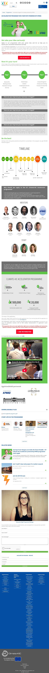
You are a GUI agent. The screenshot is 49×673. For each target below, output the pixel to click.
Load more (24, 441)
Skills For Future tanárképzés (29, 641)
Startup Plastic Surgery (29, 582)
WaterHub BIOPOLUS (42, 427)
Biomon (3, 427)
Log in (40, 6)
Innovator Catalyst (29, 606)
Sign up (17, 585)
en (46, 2)
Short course (29, 605)
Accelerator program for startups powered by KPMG (29, 593)
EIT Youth (29, 589)
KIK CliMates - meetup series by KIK (29, 599)
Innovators (41, 578)
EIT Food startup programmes (29, 634)
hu (44, 2)
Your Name (4, 528)
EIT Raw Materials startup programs (29, 631)
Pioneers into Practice (29, 603)
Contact (5, 584)
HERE (23, 336)
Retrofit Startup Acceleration (29, 579)
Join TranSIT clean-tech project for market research (28, 464)
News (5, 587)
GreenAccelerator (29, 622)
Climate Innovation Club (17, 580)
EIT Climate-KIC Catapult (29, 613)
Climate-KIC (5, 576)
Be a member (41, 7)
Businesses (41, 580)
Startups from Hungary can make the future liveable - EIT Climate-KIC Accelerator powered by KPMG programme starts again (29, 451)
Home (3, 12)
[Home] (5, 4)
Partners (5, 582)
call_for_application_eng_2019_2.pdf (10, 413)
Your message (5, 536)
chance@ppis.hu (23, 319)
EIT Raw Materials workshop (29, 645)
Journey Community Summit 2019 (29, 587)
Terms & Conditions (24, 665)
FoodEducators (29, 615)
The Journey (29, 596)
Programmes (9, 12)
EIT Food (5, 578)
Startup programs (29, 576)
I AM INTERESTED (24, 57)
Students (41, 576)
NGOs (41, 583)
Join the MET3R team (19, 476)
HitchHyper (16, 427)
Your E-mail (5, 532)
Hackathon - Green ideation (29, 624)
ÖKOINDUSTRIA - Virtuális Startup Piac (29, 637)
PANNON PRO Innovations (5, 581)
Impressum (24, 664)
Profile (17, 587)
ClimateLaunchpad (29, 584)
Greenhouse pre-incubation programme (29, 609)
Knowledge (17, 582)
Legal (24, 667)
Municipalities (41, 581)
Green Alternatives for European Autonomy (29, 619)
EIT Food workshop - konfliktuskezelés (29, 628)
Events (5, 589)
